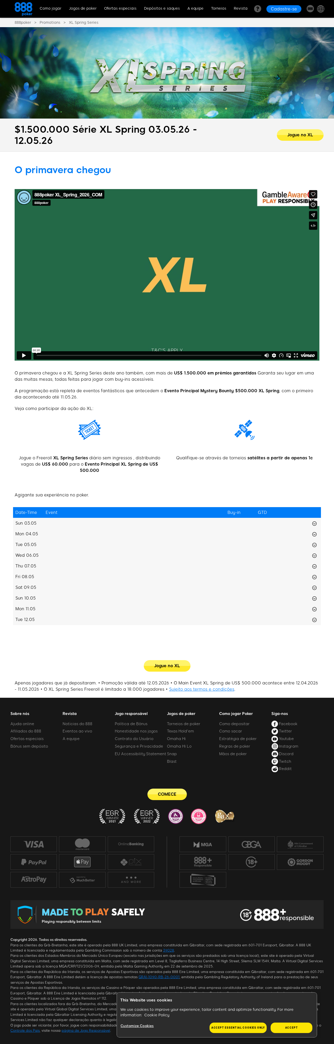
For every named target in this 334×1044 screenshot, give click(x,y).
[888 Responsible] (203, 862)
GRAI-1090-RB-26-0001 (159, 977)
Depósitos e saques (162, 8)
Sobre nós (19, 713)
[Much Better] (82, 879)
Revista (241, 8)
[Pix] (131, 862)
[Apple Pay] (82, 862)
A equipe (195, 8)
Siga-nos (279, 713)
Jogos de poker (83, 8)
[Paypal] (34, 862)
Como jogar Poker (236, 713)
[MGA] (203, 844)
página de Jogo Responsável (86, 1031)
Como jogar (50, 8)
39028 (168, 950)
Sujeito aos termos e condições (201, 689)
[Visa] (33, 844)
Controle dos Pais (25, 1031)
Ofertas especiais (120, 8)
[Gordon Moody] (300, 862)
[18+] (251, 862)
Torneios (218, 8)
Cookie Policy (156, 1015)
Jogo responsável (131, 713)
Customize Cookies (137, 1026)
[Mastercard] (82, 844)
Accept (291, 1027)
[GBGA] (251, 844)
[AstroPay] (34, 879)
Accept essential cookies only (238, 1027)
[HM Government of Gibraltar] (300, 844)
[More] (131, 880)
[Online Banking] (131, 844)
